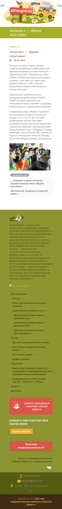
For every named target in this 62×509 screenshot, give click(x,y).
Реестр (16, 298)
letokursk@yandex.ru (32, 481)
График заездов (20, 359)
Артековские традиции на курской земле (29, 192)
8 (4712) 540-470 (32, 476)
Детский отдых (19, 293)
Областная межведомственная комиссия (28, 304)
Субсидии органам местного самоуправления (29, 332)
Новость (14, 46)
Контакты (16, 390)
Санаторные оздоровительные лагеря (28, 348)
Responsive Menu (51, 7)
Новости (15, 386)
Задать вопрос (21, 431)
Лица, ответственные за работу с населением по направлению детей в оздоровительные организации (32, 371)
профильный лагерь (20, 175)
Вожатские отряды (22, 354)
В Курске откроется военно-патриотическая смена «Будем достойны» (27, 183)
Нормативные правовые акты (28, 310)
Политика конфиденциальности (31, 446)
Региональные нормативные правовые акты (29, 324)
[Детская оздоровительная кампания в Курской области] (21, 11)
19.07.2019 (19, 60)
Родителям (17, 363)
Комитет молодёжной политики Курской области (36, 406)
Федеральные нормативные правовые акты (29, 317)
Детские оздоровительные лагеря (30, 342)
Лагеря (14, 337)
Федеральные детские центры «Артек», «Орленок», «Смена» (29, 380)
